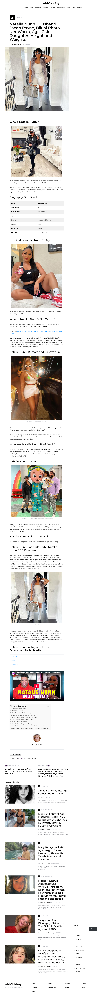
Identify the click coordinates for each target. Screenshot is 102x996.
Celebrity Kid (80, 950)
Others (78, 972)
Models (78, 964)
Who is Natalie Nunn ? (18, 708)
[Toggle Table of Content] (47, 706)
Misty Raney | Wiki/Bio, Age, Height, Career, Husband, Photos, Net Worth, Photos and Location (52, 853)
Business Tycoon (81, 943)
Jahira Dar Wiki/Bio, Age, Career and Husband (53, 792)
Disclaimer (34, 987)
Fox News (79, 957)
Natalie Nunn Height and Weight (22, 724)
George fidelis (16, 44)
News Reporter (81, 968)
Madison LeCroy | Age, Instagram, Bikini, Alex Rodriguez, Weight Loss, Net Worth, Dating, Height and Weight (52, 819)
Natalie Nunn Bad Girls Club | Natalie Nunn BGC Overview (30, 726)
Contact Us (84, 983)
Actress (78, 939)
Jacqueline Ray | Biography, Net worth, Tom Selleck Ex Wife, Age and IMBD (51, 925)
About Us (67, 983)
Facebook (14, 665)
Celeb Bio (79, 946)
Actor (78, 936)
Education (34, 991)
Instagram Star (80, 961)
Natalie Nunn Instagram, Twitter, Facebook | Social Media (30, 728)
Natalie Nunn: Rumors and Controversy (24, 717)
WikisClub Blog (51, 3)
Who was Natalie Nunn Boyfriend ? (23, 719)
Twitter (13, 661)
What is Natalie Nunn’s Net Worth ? (23, 715)
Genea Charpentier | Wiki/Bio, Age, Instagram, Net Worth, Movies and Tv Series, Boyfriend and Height (51, 956)
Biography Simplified (18, 711)
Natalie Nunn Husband (19, 721)
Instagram (14, 656)
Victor (42, 797)
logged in (21, 758)
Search (75, 925)
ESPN (77, 954)
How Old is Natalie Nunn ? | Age (22, 713)
